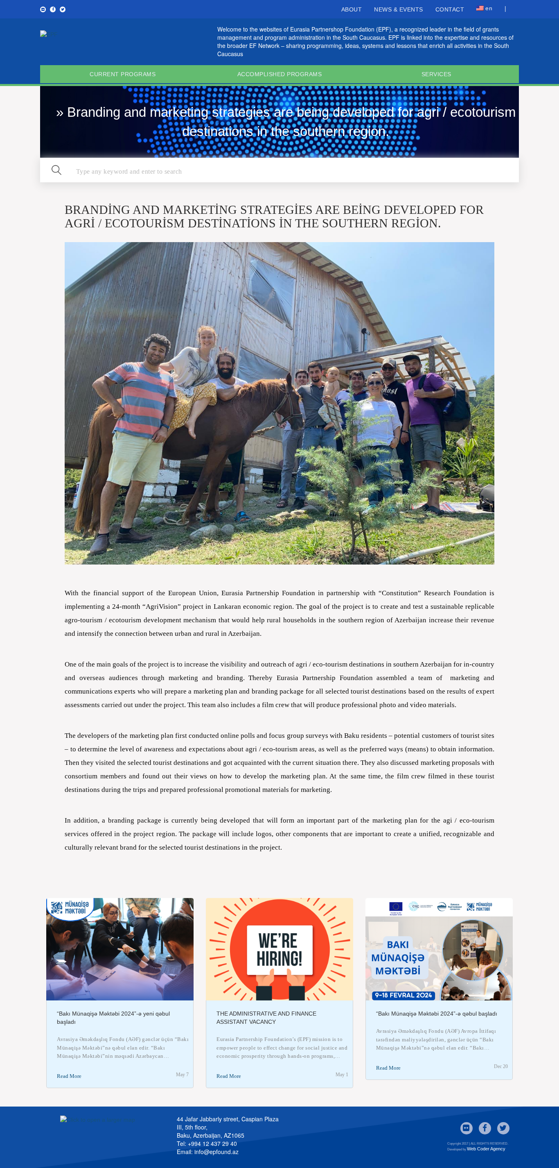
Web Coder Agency (486, 1148)
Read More (69, 1076)
